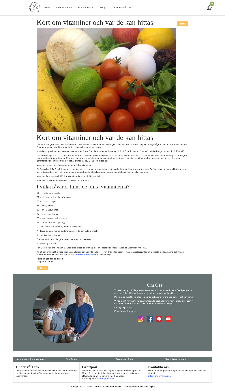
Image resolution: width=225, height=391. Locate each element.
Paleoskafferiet (64, 7)
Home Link (35, 8)
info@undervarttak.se (159, 376)
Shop (102, 7)
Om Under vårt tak (121, 7)
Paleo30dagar (86, 7)
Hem (47, 7)
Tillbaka (182, 24)
